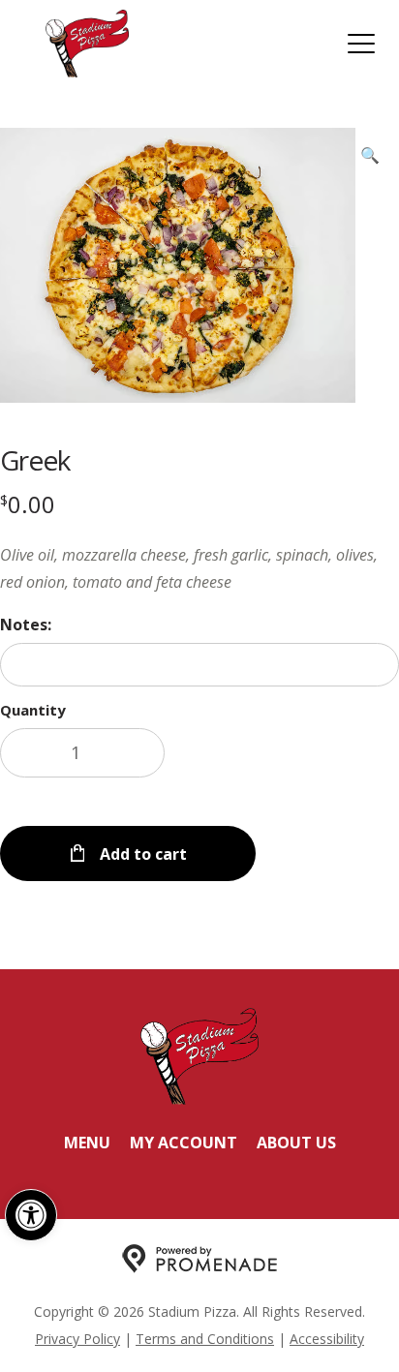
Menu (87, 1142)
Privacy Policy (77, 1338)
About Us (296, 1142)
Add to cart (141, 854)
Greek (35, 459)
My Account (183, 1142)
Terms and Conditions (205, 1338)
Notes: (25, 624)
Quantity (33, 709)
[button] (31, 1215)
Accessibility (327, 1338)
